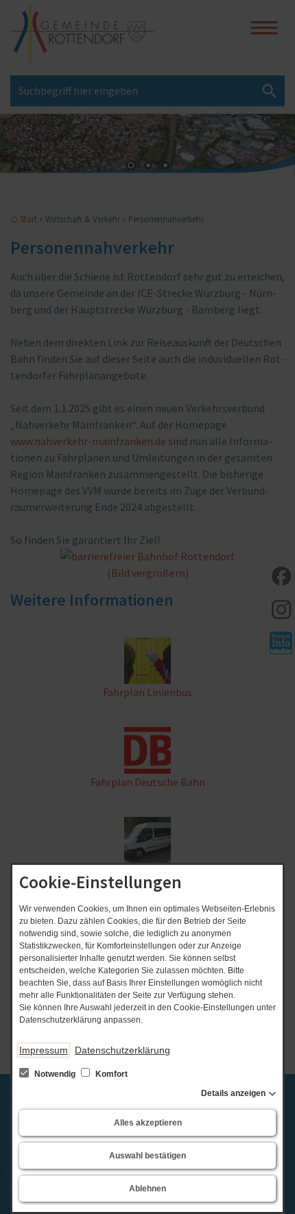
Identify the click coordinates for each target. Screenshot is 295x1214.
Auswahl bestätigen (147, 1156)
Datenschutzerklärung (122, 1050)
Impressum (43, 1050)
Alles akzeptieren (148, 1123)
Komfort (110, 1074)
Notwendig (55, 1074)
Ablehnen (147, 1188)
